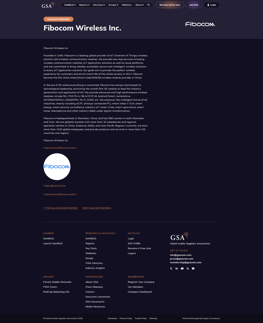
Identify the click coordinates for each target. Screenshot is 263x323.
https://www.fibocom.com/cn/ (60, 147)
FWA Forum (50, 286)
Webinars (90, 253)
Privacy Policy (126, 318)
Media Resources (95, 306)
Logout (132, 253)
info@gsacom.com (180, 255)
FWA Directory (94, 263)
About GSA (91, 281)
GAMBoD (48, 238)
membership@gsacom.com (185, 262)
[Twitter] (171, 268)
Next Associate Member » (97, 207)
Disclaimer (112, 318)
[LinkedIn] (177, 268)
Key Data (91, 248)
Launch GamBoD (53, 243)
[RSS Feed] (188, 268)
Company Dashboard (140, 291)
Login (131, 238)
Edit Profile (134, 243)
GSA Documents (94, 301)
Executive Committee (97, 296)
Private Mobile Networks (57, 281)
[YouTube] (182, 268)
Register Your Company (141, 281)
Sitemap (153, 318)
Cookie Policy (141, 318)
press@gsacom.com (181, 258)
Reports (90, 243)
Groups (89, 258)
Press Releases (94, 286)
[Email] (193, 268)
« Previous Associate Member (61, 207)
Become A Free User (139, 248)
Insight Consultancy (211, 318)
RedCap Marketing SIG (56, 291)
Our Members (135, 286)
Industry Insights (95, 268)
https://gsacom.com (55, 185)
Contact (90, 291)
